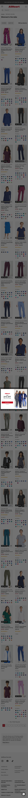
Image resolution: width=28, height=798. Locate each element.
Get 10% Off (7, 402)
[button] (24, 794)
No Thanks (7, 404)
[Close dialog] (26, 389)
